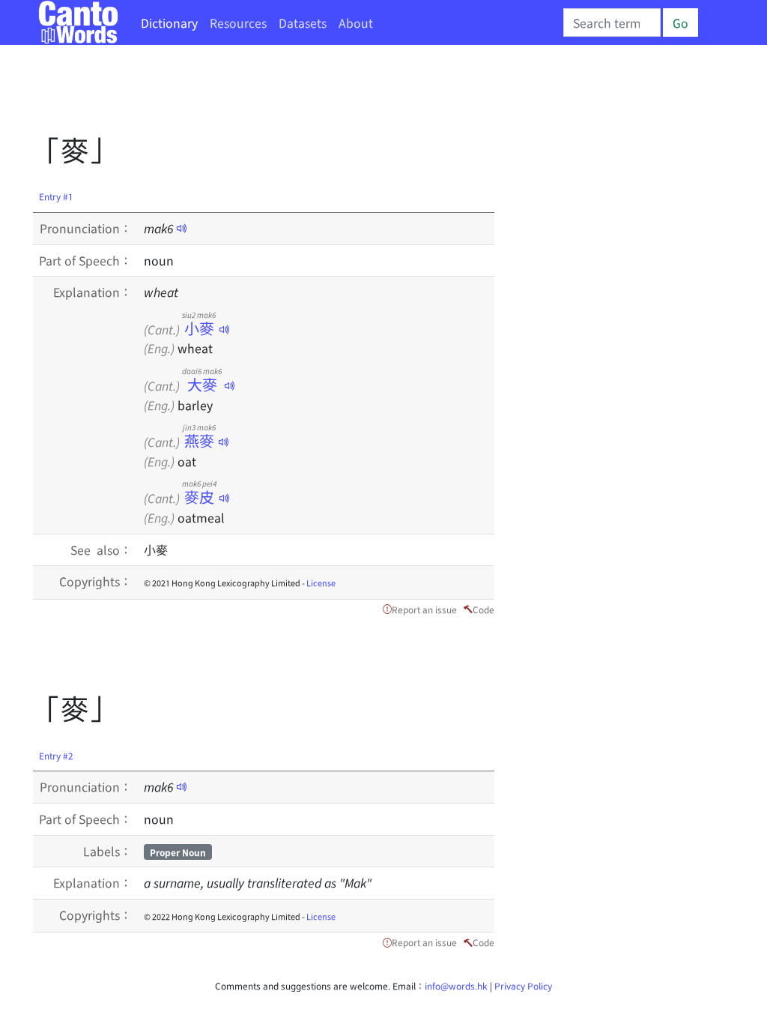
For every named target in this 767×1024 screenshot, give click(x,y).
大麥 (201, 384)
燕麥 (199, 440)
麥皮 (199, 497)
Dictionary (169, 22)
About (356, 22)
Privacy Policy (523, 985)
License (321, 582)
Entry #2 (56, 755)
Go (680, 22)
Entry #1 (56, 196)
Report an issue (424, 609)
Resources (238, 22)
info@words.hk (456, 985)
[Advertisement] (305, 93)
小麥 (198, 328)
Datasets (303, 22)
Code (483, 609)
